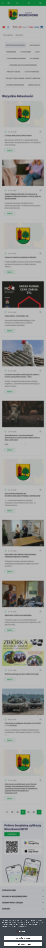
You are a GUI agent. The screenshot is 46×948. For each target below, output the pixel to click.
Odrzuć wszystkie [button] (23, 938)
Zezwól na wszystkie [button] (23, 944)
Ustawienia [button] (23, 932)
